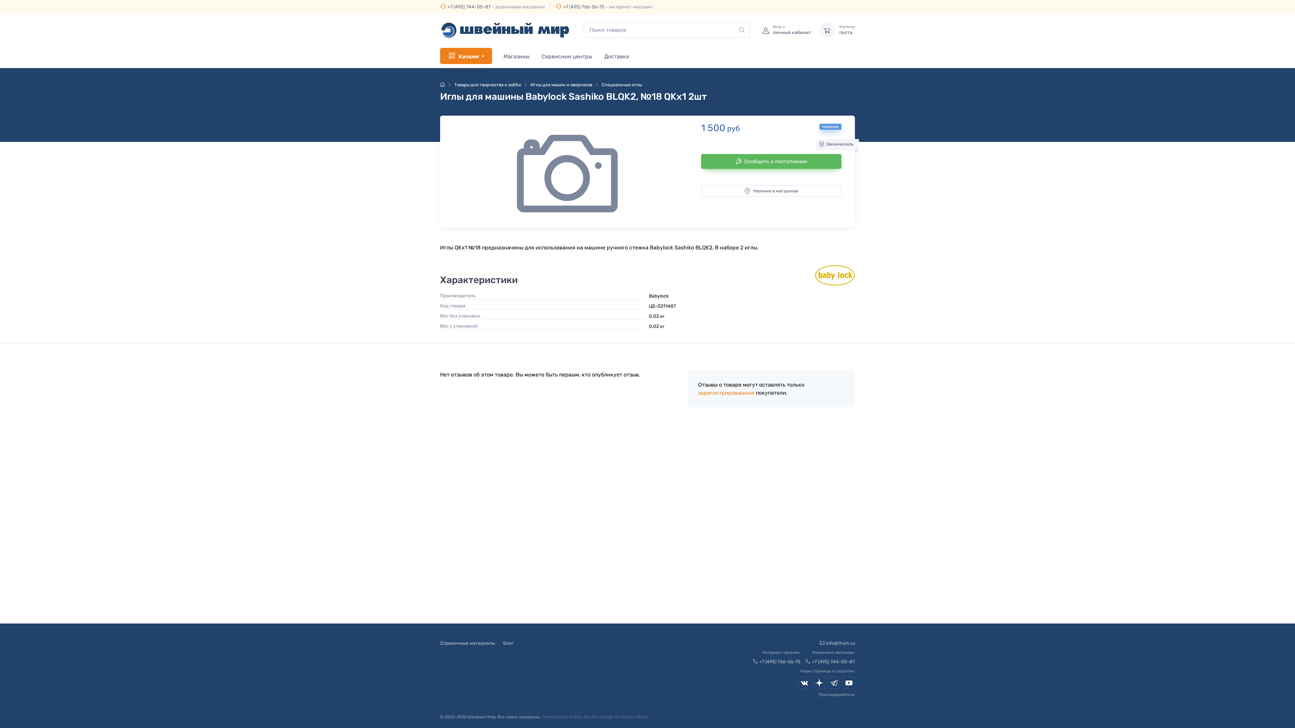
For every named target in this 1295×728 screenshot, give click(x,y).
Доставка (616, 56)
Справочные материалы (467, 643)
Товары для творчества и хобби (487, 84)
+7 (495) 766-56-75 (583, 7)
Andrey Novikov (584, 717)
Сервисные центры (567, 56)
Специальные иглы (622, 84)
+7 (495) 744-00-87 (469, 7)
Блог (508, 643)
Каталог (469, 57)
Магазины (516, 56)
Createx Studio (634, 717)
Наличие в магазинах (775, 190)
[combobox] (667, 30)
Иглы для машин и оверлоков (561, 84)
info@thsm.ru (840, 643)
